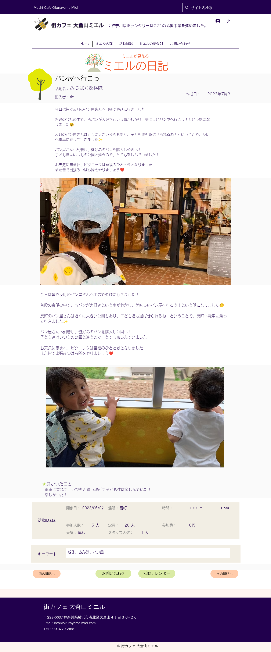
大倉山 (80, 25)
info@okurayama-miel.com (75, 623)
